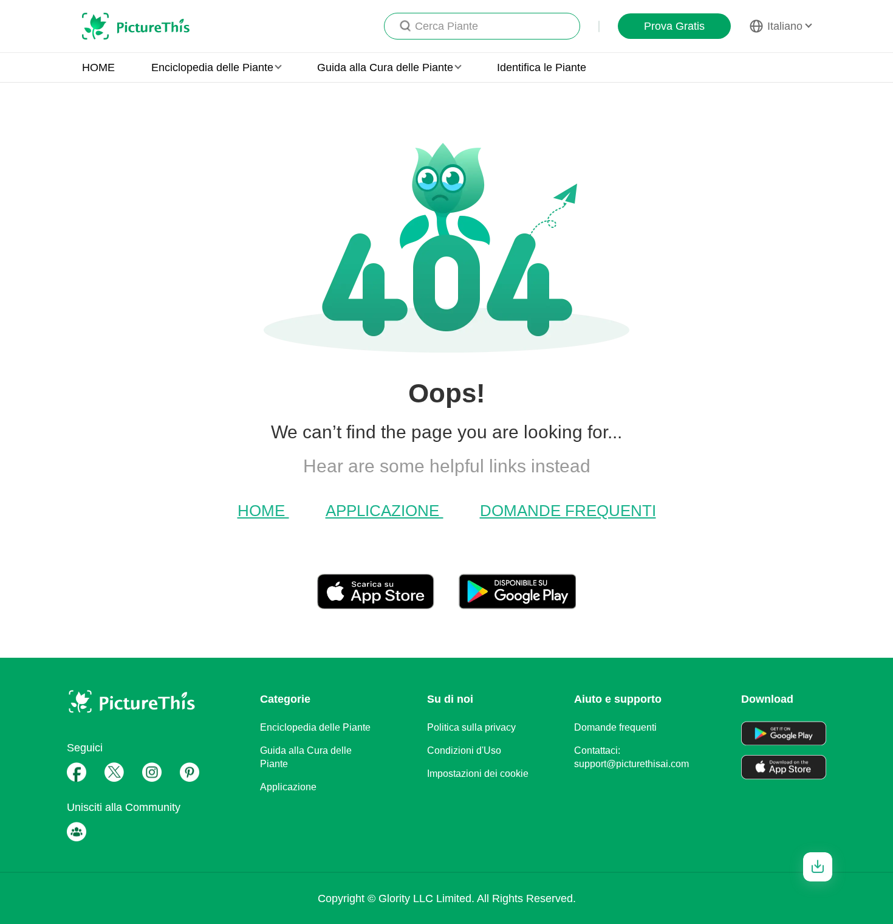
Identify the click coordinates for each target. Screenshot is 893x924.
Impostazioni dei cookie (478, 773)
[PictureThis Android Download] (517, 604)
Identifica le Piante (541, 67)
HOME (98, 67)
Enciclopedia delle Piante (315, 727)
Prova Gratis (674, 26)
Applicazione (384, 511)
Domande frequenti (568, 511)
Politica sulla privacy (471, 727)
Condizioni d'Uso (464, 750)
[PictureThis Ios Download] (388, 604)
